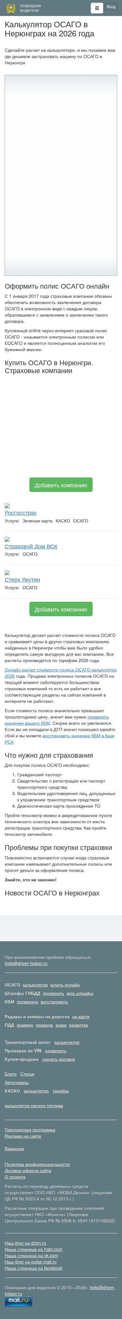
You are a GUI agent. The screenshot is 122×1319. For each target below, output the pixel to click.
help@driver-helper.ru (26, 963)
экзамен (25, 1025)
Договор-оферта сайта (28, 1170)
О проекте (15, 1176)
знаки (61, 1025)
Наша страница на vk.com (31, 1255)
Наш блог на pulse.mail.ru (31, 1261)
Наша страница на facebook (33, 1268)
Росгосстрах (21, 512)
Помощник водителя (30, 8)
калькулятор (35, 984)
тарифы (61, 1090)
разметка (78, 1025)
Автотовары (17, 1082)
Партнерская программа (30, 1129)
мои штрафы (80, 993)
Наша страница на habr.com (34, 1249)
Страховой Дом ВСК (31, 546)
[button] (97, 8)
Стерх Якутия (22, 579)
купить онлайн (65, 984)
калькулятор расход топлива (34, 1105)
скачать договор (58, 1059)
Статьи (27, 1074)
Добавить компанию (61, 485)
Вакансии (14, 1148)
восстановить (54, 1001)
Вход (111, 6)
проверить (53, 993)
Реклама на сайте (23, 1136)
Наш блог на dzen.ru (25, 1243)
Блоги (11, 1074)
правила (44, 1025)
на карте (81, 1016)
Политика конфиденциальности (37, 1164)
